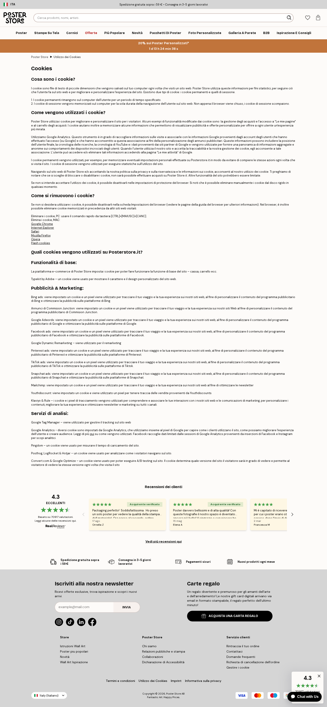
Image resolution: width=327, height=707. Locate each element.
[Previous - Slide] (83, 514)
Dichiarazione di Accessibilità (163, 662)
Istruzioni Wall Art (72, 646)
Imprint (176, 681)
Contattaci (234, 651)
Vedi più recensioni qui (163, 541)
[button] (318, 677)
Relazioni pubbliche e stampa (163, 651)
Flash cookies (40, 243)
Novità (64, 657)
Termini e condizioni (120, 681)
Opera (35, 239)
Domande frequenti (240, 657)
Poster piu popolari (74, 651)
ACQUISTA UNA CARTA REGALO (233, 616)
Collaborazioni (152, 657)
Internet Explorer (42, 228)
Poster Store (39, 57)
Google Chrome (42, 224)
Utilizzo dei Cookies (67, 57)
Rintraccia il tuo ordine (242, 646)
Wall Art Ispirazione (74, 662)
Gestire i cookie (237, 667)
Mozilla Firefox (40, 235)
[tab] (307, 18)
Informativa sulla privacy (203, 681)
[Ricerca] (289, 17)
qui (92, 434)
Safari (35, 231)
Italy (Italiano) (49, 695)
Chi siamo (149, 646)
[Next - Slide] (292, 514)
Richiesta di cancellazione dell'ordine (253, 662)
